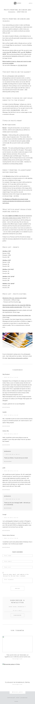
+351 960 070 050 (22, 65)
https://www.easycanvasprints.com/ (12, 394)
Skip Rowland (6, 374)
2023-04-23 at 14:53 (11, 377)
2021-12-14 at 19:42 (11, 538)
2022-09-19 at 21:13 (11, 470)
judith (4, 467)
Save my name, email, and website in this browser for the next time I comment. (16, 575)
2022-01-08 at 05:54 (11, 517)
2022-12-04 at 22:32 (11, 415)
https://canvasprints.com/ (9, 396)
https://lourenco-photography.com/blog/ (18, 358)
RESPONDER (6, 407)
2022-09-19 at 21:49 (13, 499)
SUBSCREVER (17, 615)
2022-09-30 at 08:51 (13, 454)
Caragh (4, 514)
